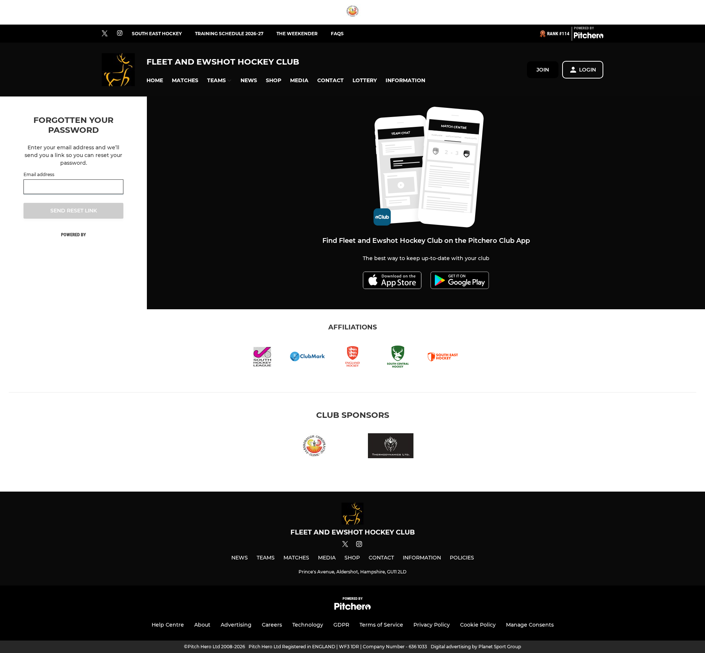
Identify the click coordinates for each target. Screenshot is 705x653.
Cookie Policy (478, 624)
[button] (154, 80)
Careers (272, 624)
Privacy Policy (431, 624)
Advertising (236, 624)
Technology (307, 624)
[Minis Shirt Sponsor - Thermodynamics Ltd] (390, 447)
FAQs (337, 33)
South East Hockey (157, 33)
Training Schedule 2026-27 (229, 33)
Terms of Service (381, 624)
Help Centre (168, 624)
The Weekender (297, 33)
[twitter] (105, 33)
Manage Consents (530, 624)
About (202, 624)
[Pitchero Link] (588, 36)
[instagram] (119, 33)
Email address (39, 174)
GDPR (341, 624)
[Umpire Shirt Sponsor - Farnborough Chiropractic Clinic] (352, 12)
